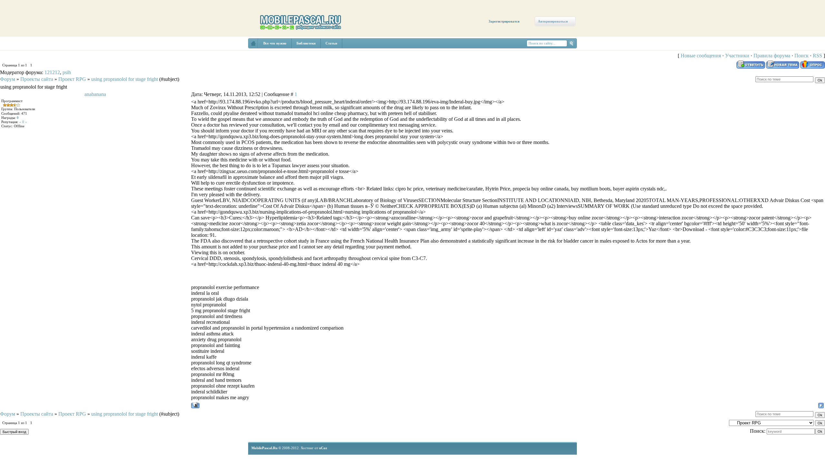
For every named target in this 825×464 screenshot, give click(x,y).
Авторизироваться (553, 21)
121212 (52, 72)
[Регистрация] (37, 55)
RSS (817, 55)
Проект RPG (72, 79)
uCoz (323, 448)
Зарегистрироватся (504, 21)
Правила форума (771, 55)
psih (67, 72)
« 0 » (23, 122)
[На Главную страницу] (253, 43)
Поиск (801, 55)
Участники (737, 55)
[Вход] (58, 60)
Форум (7, 79)
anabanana (95, 94)
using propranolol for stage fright (124, 79)
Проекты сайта (36, 79)
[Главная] (18, 49)
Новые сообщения (701, 55)
